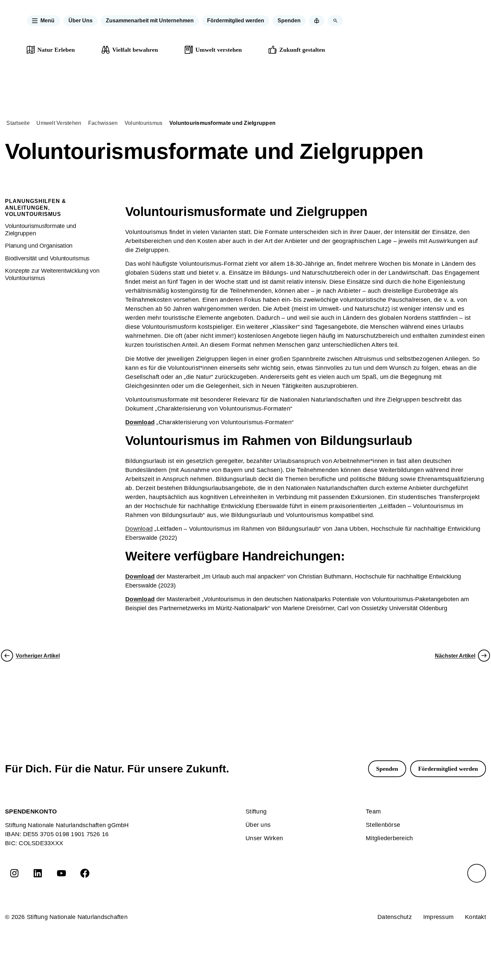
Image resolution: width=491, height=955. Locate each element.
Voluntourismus (144, 123)
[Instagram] (14, 873)
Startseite (18, 123)
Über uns (258, 824)
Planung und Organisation (38, 245)
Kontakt (475, 917)
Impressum (438, 917)
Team (373, 811)
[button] (43, 20)
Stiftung (256, 811)
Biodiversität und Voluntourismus (47, 258)
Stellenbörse (383, 824)
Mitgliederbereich (389, 838)
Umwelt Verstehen (58, 123)
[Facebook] (84, 873)
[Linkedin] (37, 873)
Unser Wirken (264, 838)
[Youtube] (61, 873)
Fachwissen (103, 123)
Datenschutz (394, 917)
